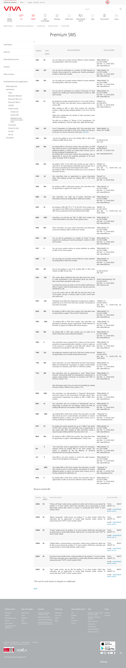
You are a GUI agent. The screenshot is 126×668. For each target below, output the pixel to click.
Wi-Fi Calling (25, 613)
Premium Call (14, 112)
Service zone (91, 624)
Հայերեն (36, 2)
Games (10, 92)
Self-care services (93, 621)
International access (10, 618)
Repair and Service (93, 631)
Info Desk (11, 131)
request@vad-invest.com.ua (114, 510)
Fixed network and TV (78, 609)
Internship (107, 615)
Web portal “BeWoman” (15, 96)
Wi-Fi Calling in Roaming (45, 619)
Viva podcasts (10, 137)
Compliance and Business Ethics (11, 642)
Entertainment (41, 26)
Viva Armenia (12, 125)
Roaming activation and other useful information (45, 623)
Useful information (93, 629)
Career (107, 609)
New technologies (27, 609)
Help (89, 609)
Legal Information (25, 642)
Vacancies (107, 613)
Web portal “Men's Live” (15, 99)
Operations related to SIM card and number (95, 613)
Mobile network (8, 26)
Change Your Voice (13, 128)
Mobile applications (11, 86)
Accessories (58, 615)
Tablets (57, 618)
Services (7, 620)
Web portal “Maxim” (14, 102)
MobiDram (24, 623)
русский (42, 2)
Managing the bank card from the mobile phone (17, 120)
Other (56, 620)
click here (85, 132)
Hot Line (10, 134)
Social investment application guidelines (19, 644)
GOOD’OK (11, 105)
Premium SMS (15, 115)
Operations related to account (94, 618)
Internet (7, 615)
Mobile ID (24, 618)
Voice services (9, 623)
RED (72, 613)
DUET (72, 618)
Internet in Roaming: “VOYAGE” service (44, 613)
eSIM (22, 620)
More (22, 2)
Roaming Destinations (44, 617)
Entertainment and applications (25, 26)
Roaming (41, 609)
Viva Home (74, 620)
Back (35, 588)
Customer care (92, 626)
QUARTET (74, 615)
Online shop (58, 609)
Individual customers (10, 2)
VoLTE (23, 615)
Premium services (53, 26)
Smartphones (58, 613)
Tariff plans (8, 613)
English (30, 2)
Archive (73, 623)
